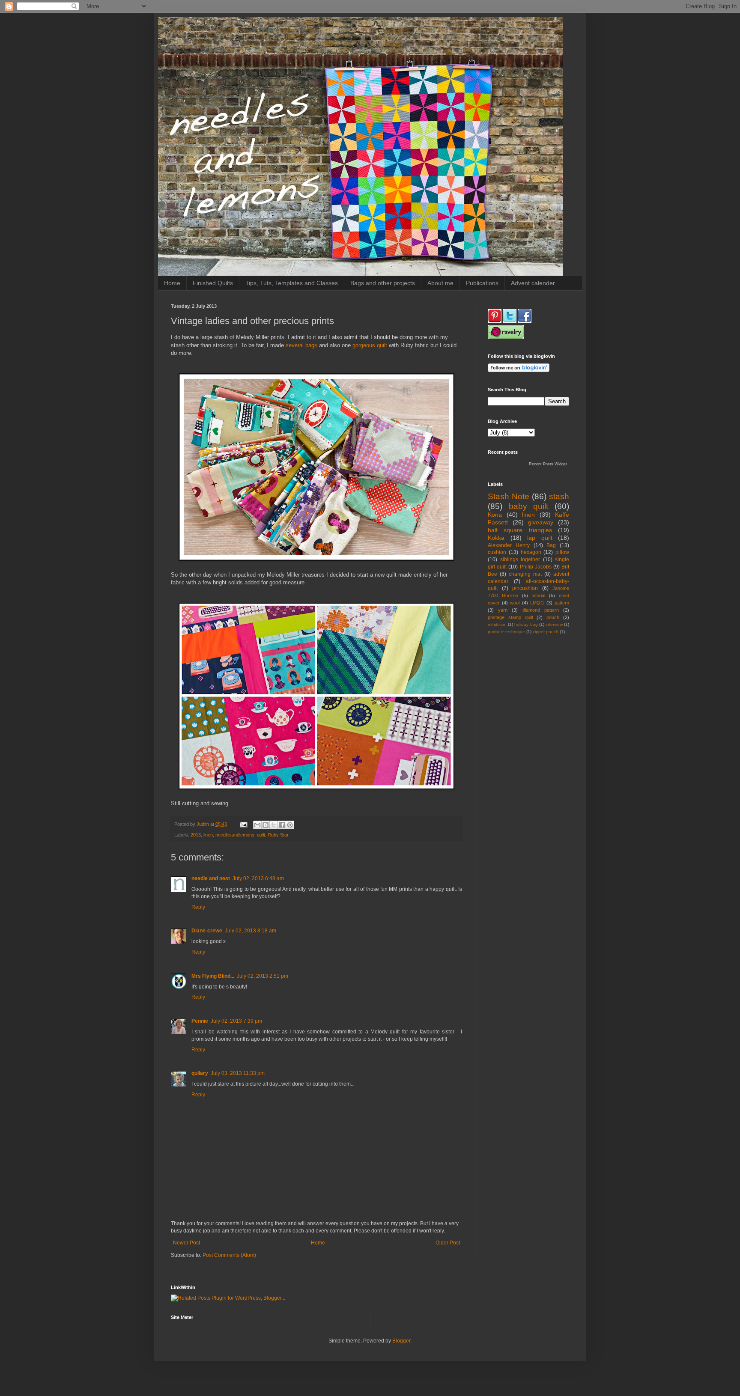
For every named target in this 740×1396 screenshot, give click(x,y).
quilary (199, 1073)
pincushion (525, 588)
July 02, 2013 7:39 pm (236, 1021)
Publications (482, 283)
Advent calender (533, 283)
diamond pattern (540, 610)
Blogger (401, 1341)
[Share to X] (273, 825)
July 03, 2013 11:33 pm (238, 1073)
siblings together (520, 560)
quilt (261, 834)
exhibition (497, 624)
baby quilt (529, 506)
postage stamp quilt (510, 617)
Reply (198, 907)
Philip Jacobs (536, 567)
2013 (196, 834)
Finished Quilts (213, 283)
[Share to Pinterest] (290, 825)
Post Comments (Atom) (229, 1255)
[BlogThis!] (265, 825)
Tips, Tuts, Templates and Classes (291, 283)
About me (440, 283)
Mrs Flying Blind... (212, 976)
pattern (562, 602)
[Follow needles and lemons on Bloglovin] (518, 370)
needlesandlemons (234, 834)
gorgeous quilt (370, 345)
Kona (495, 514)
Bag (551, 545)
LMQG (537, 602)
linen (208, 834)
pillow (562, 552)
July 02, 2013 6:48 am (258, 878)
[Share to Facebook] (282, 825)
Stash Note (508, 496)
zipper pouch (545, 631)
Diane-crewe (206, 931)
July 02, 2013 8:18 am (250, 931)
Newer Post (186, 1243)
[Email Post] (243, 824)
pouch (552, 617)
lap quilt (539, 537)
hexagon (531, 552)
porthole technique (506, 631)
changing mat (525, 574)
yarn (502, 610)
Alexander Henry (509, 545)
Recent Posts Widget (548, 464)
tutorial (538, 595)
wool (514, 602)
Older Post (448, 1243)
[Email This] (257, 825)
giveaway (540, 522)
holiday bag (525, 624)
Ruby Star (278, 834)
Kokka (496, 537)
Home (172, 283)
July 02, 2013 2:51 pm (262, 976)
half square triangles (520, 530)
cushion (497, 552)
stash (559, 496)
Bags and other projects (382, 283)
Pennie (199, 1021)
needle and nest (210, 878)
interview (554, 624)
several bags (301, 345)
